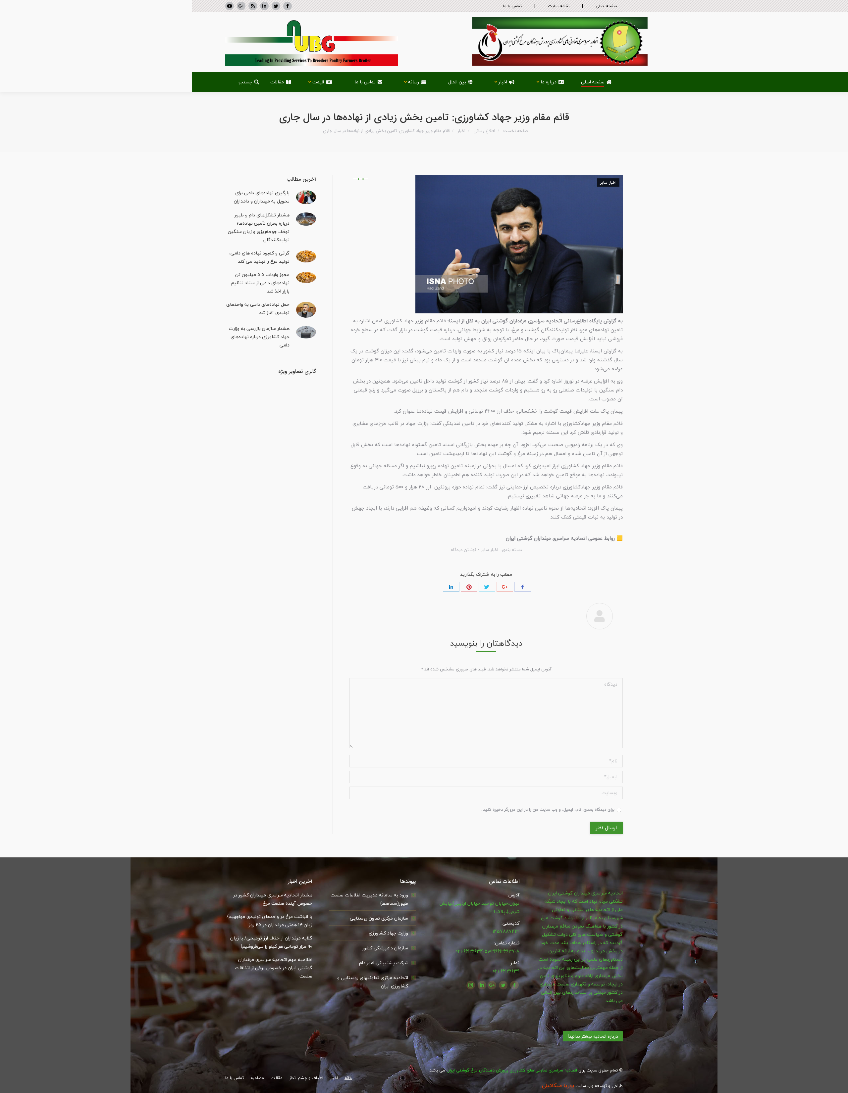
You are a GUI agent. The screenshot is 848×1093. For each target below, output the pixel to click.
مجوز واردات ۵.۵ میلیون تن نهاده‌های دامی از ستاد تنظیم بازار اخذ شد (260, 282)
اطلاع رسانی (484, 130)
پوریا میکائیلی (558, 1085)
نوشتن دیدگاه (463, 549)
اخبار (461, 130)
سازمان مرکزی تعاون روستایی (379, 918)
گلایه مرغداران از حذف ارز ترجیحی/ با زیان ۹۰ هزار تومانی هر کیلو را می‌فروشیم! (271, 942)
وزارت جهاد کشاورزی (388, 933)
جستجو (245, 82)
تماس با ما (512, 6)
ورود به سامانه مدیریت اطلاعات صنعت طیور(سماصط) (369, 899)
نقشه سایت (558, 6)
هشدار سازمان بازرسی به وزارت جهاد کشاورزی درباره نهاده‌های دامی (259, 336)
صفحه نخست (515, 130)
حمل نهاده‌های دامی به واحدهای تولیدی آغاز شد (258, 308)
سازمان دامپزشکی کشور (385, 948)
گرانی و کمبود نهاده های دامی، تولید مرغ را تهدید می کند (259, 257)
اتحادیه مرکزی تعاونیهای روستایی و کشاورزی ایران (372, 982)
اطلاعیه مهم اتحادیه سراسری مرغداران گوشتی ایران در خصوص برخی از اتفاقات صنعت (273, 967)
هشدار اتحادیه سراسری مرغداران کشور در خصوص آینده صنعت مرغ (272, 899)
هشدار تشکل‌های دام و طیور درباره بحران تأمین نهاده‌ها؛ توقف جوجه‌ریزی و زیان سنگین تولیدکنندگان (259, 227)
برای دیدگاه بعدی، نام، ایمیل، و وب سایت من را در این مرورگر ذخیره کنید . (547, 809)
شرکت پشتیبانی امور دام (383, 963)
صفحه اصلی (606, 6)
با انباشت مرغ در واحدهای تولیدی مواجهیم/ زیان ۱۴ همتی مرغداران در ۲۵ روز (269, 920)
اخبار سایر (608, 182)
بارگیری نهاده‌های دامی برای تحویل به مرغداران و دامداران (262, 197)
